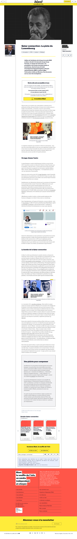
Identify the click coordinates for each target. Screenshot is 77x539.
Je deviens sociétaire (44, 500)
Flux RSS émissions (20, 506)
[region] (38, 431)
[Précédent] (18, 431)
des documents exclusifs (38, 117)
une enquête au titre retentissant (33, 261)
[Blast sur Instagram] (39, 533)
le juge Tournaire (42, 174)
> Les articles (19, 489)
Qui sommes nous (44, 489)
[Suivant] (59, 431)
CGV (72, 533)
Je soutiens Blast (40, 99)
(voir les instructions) (42, 464)
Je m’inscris (56, 523)
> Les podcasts (19, 495)
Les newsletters (43, 503)
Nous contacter (43, 511)
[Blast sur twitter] (48, 454)
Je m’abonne (42, 495)
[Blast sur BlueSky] (35, 533)
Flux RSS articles (19, 504)
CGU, (69, 533)
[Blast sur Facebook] (42, 533)
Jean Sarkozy (26, 202)
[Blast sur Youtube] (30, 533)
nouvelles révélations (36, 304)
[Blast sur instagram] (54, 454)
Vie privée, (65, 533)
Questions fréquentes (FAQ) (46, 492)
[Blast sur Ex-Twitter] (44, 533)
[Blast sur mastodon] (51, 454)
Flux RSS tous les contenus (22, 503)
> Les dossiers (19, 497)
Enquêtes (23, 434)
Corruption (25, 52)
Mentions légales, (59, 533)
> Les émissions (20, 492)
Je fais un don (43, 497)
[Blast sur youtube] (45, 454)
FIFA (30, 52)
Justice (36, 52)
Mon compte (42, 508)
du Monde (32, 376)
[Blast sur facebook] (57, 454)
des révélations (38, 114)
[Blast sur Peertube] (32, 533)
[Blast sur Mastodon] (37, 533)
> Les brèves (19, 500)
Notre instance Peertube (45, 505)
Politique (41, 52)
